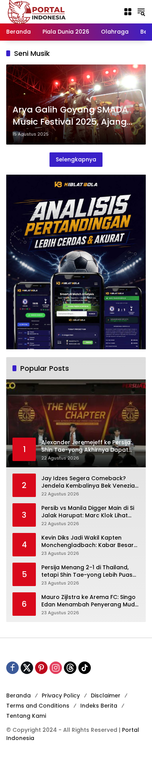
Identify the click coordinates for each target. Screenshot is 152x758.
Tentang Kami (26, 716)
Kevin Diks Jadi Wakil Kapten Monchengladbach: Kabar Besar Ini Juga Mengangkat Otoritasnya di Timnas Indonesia (89, 541)
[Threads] (70, 667)
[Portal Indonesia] (37, 11)
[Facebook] (12, 667)
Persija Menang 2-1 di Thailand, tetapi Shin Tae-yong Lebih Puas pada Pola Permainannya (87, 571)
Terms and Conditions (37, 706)
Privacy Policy (61, 695)
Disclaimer (105, 695)
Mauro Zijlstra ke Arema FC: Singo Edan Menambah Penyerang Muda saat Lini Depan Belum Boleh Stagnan (90, 601)
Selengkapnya (76, 159)
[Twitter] (27, 667)
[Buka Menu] (128, 11)
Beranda (18, 695)
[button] (141, 11)
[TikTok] (84, 667)
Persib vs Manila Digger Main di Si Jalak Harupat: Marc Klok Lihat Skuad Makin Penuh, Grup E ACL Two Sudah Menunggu (87, 512)
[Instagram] (55, 667)
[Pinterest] (41, 667)
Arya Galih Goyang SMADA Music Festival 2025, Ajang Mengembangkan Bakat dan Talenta (75, 116)
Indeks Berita (98, 706)
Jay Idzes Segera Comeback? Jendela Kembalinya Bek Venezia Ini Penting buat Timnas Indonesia (89, 482)
